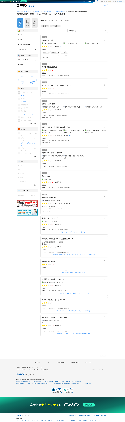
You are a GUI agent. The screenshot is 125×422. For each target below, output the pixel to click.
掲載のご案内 (75, 362)
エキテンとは (36, 362)
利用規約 (18, 367)
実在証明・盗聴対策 (20, 383)
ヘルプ (48, 362)
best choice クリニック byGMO (23, 369)
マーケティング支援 (60, 420)
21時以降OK (53, 52)
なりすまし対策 (75, 383)
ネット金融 (79, 420)
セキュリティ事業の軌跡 (86, 383)
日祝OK (44, 52)
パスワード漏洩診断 (49, 381)
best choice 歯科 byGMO (40, 369)
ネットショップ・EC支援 (33, 420)
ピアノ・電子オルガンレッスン (29, 144)
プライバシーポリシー (34, 367)
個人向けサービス (92, 420)
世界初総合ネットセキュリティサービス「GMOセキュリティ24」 (29, 381)
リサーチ (67, 420)
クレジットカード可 (27, 114)
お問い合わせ (60, 362)
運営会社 (24, 367)
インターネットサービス (21, 420)
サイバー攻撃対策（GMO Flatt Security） (61, 383)
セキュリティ (51, 420)
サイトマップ (89, 362)
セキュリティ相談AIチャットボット (73, 381)
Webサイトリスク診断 (59, 381)
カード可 (63, 52)
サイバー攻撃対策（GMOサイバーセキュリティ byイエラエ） (38, 383)
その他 (99, 420)
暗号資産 (85, 420)
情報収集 (73, 420)
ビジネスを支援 (43, 420)
